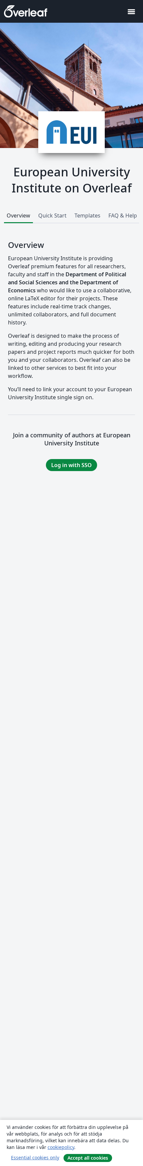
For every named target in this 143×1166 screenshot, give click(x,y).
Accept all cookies (88, 1158)
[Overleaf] (25, 11)
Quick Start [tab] (52, 215)
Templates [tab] (87, 215)
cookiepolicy (61, 1147)
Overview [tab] (18, 215)
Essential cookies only (35, 1157)
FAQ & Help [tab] (122, 215)
